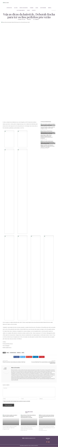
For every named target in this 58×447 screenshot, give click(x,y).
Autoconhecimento (21, 10)
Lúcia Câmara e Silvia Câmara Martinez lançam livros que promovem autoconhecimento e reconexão (47, 136)
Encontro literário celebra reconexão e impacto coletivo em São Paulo (48, 127)
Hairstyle (19, 352)
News (30, 19)
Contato (34, 10)
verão (23, 352)
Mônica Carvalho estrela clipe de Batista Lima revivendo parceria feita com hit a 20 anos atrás (47, 146)
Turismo (31, 7)
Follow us (54, 10)
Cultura (15, 7)
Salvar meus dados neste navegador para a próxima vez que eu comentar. (17, 401)
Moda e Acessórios (24, 7)
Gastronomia (43, 7)
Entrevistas (9, 7)
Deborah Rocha (13, 352)
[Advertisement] (35, 3)
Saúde (37, 7)
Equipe (28, 10)
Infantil (49, 7)
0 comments (36, 19)
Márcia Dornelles (15, 367)
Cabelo (7, 352)
